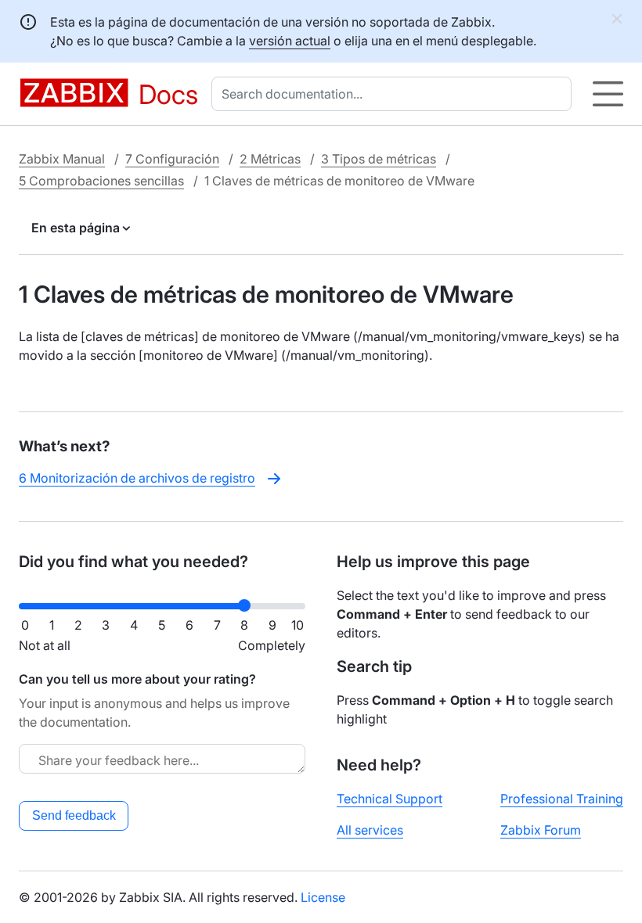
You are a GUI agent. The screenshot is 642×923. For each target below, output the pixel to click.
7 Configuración (172, 159)
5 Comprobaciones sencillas (101, 181)
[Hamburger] (608, 93)
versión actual (289, 40)
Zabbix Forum (540, 830)
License (323, 897)
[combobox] (394, 94)
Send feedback (74, 815)
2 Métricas (270, 159)
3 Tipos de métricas (378, 159)
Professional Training (561, 798)
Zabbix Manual (62, 159)
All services (370, 830)
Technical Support (389, 798)
